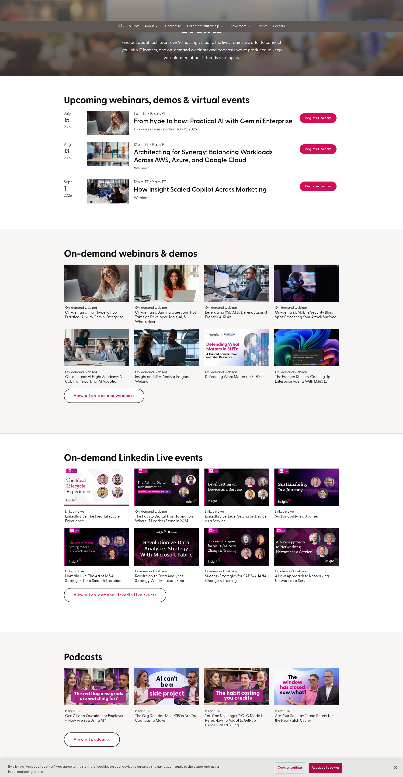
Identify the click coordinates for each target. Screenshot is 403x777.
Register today (318, 118)
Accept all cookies (326, 768)
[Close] (395, 768)
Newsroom (238, 26)
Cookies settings (290, 768)
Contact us (173, 26)
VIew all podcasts (92, 740)
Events (262, 26)
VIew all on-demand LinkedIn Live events (115, 595)
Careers (279, 26)
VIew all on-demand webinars (104, 396)
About (149, 26)
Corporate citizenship (203, 26)
